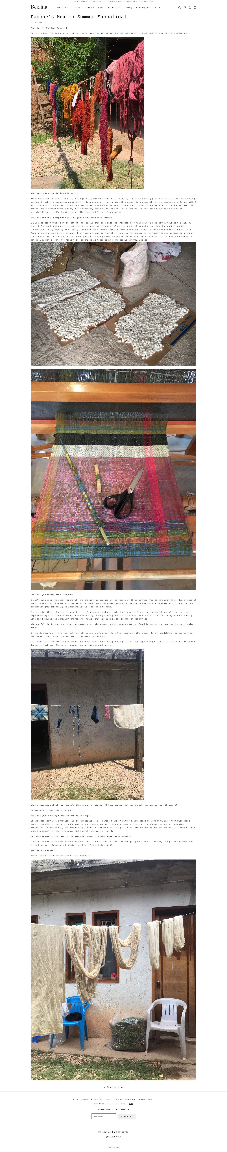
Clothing (89, 8)
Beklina (116, 1147)
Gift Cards (99, 1104)
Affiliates (112, 1104)
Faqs (150, 1099)
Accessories (114, 8)
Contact (84, 1099)
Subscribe (126, 1116)
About (75, 1099)
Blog (131, 1104)
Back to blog (115, 1087)
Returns (118, 1099)
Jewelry (128, 8)
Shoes (101, 8)
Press (123, 1104)
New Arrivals (64, 8)
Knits (78, 8)
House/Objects (143, 8)
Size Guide (130, 1099)
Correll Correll (72, 33)
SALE (157, 8)
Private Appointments (101, 1099)
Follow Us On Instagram (113, 1132)
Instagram (106, 33)
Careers (141, 1099)
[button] (179, 7)
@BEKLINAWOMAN (113, 1137)
